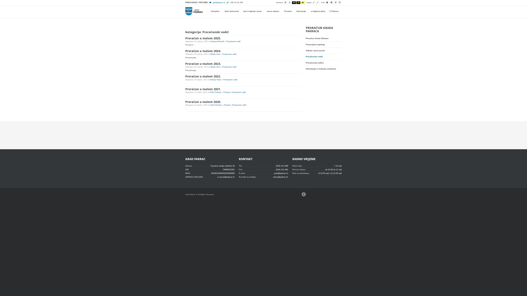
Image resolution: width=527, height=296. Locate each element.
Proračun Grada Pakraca (317, 38)
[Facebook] (304, 194)
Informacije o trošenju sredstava (321, 69)
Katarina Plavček (218, 41)
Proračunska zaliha (315, 63)
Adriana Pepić (216, 80)
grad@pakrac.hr (219, 3)
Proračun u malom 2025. (203, 38)
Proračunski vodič (233, 41)
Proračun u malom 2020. (203, 102)
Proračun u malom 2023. (203, 64)
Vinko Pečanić (216, 92)
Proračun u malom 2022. (203, 76)
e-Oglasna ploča (318, 11)
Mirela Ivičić (216, 54)
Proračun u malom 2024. (203, 51)
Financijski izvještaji (315, 44)
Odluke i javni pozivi (315, 50)
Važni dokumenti (232, 11)
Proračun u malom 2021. (203, 89)
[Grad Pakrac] (194, 11)
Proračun (288, 11)
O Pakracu (334, 11)
